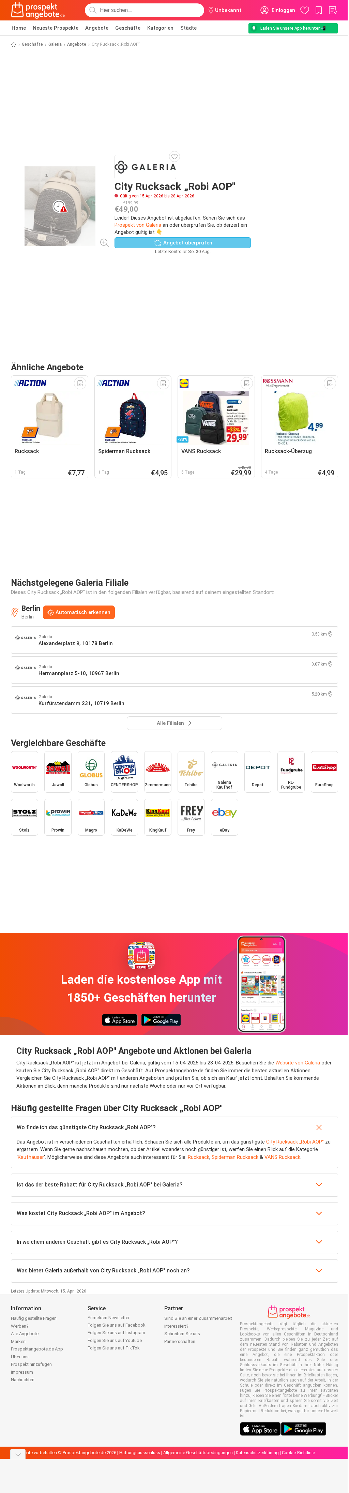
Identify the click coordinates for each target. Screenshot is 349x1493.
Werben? (20, 1326)
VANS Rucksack (282, 1157)
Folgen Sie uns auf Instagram (116, 1332)
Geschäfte (127, 28)
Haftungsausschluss (139, 1452)
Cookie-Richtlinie (298, 1452)
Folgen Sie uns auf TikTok (114, 1347)
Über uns (20, 1356)
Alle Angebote (25, 1333)
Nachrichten (22, 1379)
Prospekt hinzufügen (31, 1364)
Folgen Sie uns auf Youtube (115, 1340)
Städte (188, 28)
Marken (18, 1341)
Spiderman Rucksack (235, 1157)
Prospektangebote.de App (37, 1349)
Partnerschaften (179, 1341)
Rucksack (198, 1157)
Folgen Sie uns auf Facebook (117, 1325)
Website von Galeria (297, 1063)
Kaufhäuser (31, 1157)
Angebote (96, 28)
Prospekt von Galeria (138, 225)
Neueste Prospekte (55, 28)
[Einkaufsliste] (332, 10)
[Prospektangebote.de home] (38, 10)
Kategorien (160, 28)
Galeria (55, 44)
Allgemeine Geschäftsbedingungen (198, 1452)
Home (19, 28)
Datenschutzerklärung (257, 1452)
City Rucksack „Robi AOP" (295, 1142)
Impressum (22, 1372)
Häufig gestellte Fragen (34, 1318)
